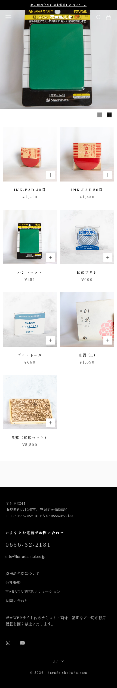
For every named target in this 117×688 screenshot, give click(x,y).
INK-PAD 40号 (30, 189)
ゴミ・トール (29, 355)
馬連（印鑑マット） (30, 437)
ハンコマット (29, 272)
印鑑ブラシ (87, 272)
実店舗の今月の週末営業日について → (58, 5)
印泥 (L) (87, 355)
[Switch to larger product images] (99, 115)
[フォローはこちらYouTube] (22, 643)
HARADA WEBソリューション (32, 591)
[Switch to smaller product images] (109, 115)
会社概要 (13, 582)
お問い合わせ (16, 600)
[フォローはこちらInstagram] (8, 643)
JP (55, 661)
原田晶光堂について (22, 573)
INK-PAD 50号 (87, 189)
